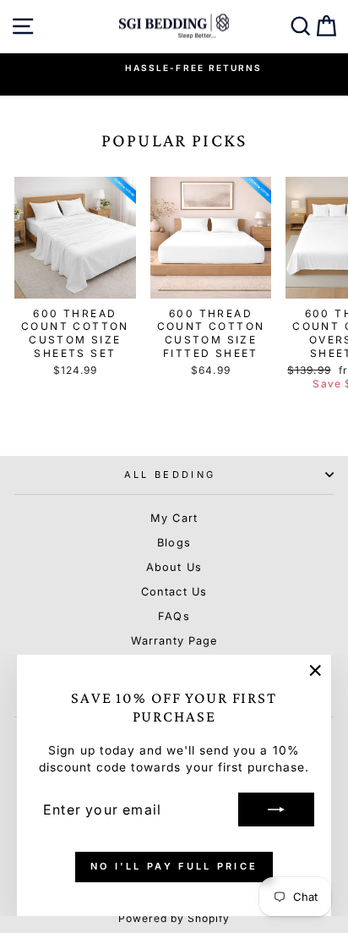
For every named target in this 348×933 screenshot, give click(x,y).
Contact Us (173, 591)
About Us (173, 567)
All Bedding (169, 474)
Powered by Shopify (174, 918)
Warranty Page (174, 640)
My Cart (173, 518)
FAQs (173, 616)
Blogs (173, 542)
